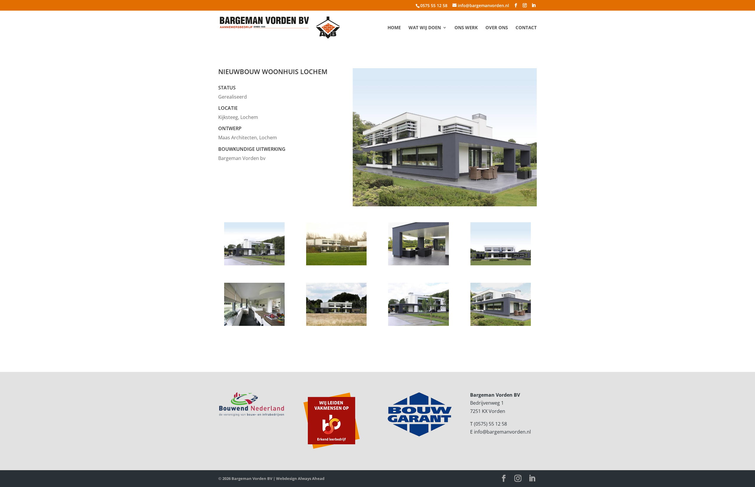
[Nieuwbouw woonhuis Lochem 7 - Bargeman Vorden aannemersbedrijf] (336, 326)
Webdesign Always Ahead (300, 478)
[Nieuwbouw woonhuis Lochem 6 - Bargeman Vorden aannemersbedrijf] (254, 326)
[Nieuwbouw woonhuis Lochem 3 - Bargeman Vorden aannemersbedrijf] (418, 265)
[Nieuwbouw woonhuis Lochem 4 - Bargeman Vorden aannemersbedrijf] (500, 265)
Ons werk (466, 27)
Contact (526, 27)
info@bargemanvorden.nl (502, 432)
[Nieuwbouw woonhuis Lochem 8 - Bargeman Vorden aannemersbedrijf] (418, 326)
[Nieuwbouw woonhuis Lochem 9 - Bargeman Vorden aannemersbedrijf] (500, 326)
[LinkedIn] (533, 5)
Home (394, 27)
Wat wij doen (424, 27)
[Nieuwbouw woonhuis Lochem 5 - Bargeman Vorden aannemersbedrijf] (254, 265)
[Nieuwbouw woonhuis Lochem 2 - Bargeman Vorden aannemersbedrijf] (336, 265)
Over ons (496, 27)
